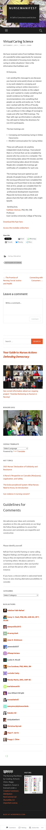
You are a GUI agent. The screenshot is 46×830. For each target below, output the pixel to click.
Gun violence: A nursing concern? (16, 494)
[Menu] (6, 30)
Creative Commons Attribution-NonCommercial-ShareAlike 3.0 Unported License (11, 797)
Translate (21, 451)
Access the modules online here (16, 228)
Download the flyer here (13, 222)
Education (17, 256)
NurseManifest (23, 8)
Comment (35, 319)
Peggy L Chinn (25, 45)
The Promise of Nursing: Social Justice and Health (12, 280)
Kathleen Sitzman (14, 210)
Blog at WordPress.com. (14, 814)
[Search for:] (23, 341)
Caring (10, 256)
